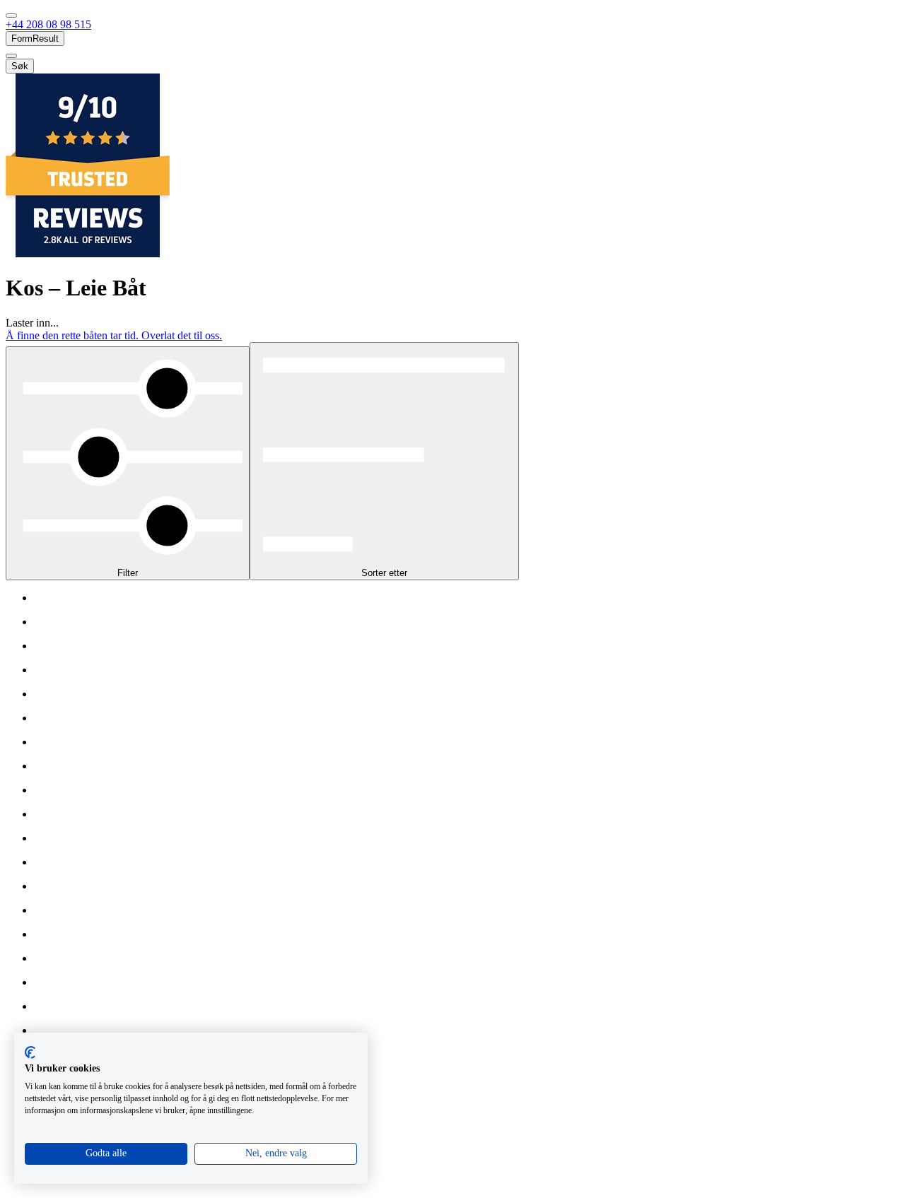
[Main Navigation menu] (11, 15)
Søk (19, 66)
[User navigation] (11, 56)
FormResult (35, 38)
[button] (48, 24)
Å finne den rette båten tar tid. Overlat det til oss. (114, 335)
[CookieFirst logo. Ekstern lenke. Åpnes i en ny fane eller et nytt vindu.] (30, 1052)
